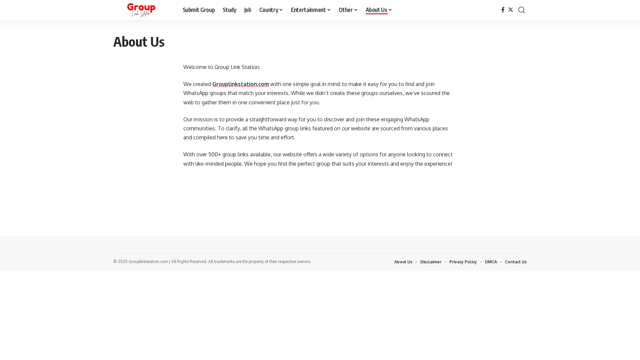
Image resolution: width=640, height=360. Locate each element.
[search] (521, 10)
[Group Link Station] (142, 10)
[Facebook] (503, 9)
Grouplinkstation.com (240, 84)
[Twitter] (510, 9)
